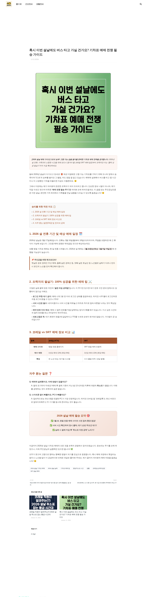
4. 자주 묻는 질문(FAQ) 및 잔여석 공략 (49, 223)
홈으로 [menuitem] (19, 4)
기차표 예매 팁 (65, 468)
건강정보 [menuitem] (29, 4)
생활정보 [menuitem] (40, 4)
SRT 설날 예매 (35, 471)
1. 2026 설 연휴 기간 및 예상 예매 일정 (49, 212)
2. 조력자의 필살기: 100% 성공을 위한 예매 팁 (52, 216)
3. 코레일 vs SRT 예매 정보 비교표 (47, 219)
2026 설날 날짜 (53, 468)
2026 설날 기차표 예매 (38, 468)
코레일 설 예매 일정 (99, 468)
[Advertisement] (75, 25)
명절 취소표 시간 (78, 468)
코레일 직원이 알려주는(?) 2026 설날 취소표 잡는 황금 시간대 (42, 513)
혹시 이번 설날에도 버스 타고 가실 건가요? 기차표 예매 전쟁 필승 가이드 (72, 514)
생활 (88, 468)
